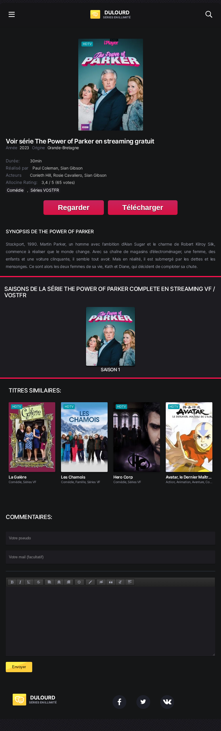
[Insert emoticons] (79, 582)
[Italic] (20, 582)
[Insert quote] (111, 582)
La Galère (17, 477)
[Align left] (49, 582)
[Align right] (68, 582)
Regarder (73, 207)
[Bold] (11, 582)
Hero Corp (123, 477)
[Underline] (29, 582)
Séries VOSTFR (45, 190)
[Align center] (59, 582)
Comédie (15, 190)
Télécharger (142, 207)
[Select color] (90, 582)
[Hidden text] (101, 582)
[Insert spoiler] (130, 582)
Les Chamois (73, 477)
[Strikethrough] (38, 582)
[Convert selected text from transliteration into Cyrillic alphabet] (120, 582)
